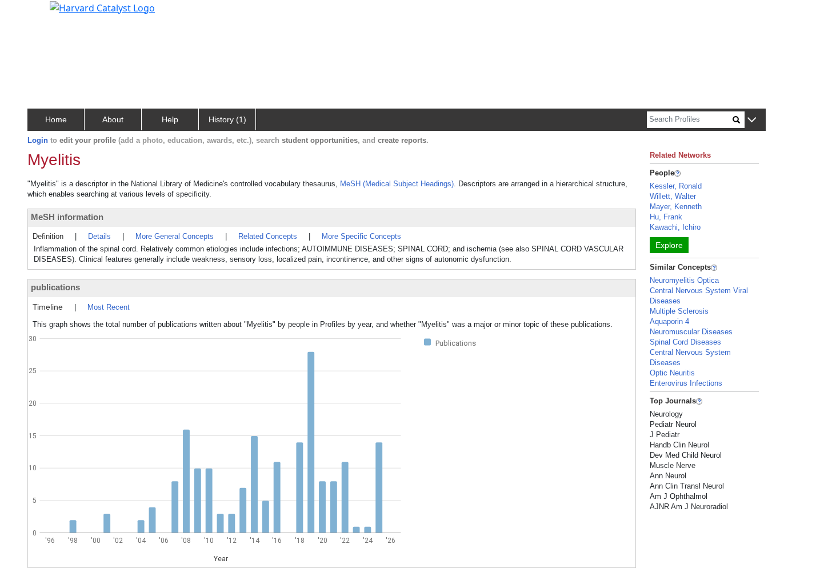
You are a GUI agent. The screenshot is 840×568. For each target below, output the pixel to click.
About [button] (112, 119)
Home (56, 119)
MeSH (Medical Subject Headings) (397, 183)
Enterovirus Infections (686, 383)
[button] (752, 120)
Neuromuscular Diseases (691, 331)
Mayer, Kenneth (676, 206)
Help (170, 119)
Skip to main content (48, 14)
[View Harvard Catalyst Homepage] (102, 7)
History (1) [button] (227, 119)
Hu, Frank (666, 217)
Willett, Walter (673, 196)
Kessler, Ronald (676, 186)
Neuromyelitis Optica (684, 280)
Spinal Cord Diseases (685, 342)
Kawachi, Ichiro (675, 227)
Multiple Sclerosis (679, 311)
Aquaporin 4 (669, 321)
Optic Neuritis (672, 373)
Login (37, 140)
